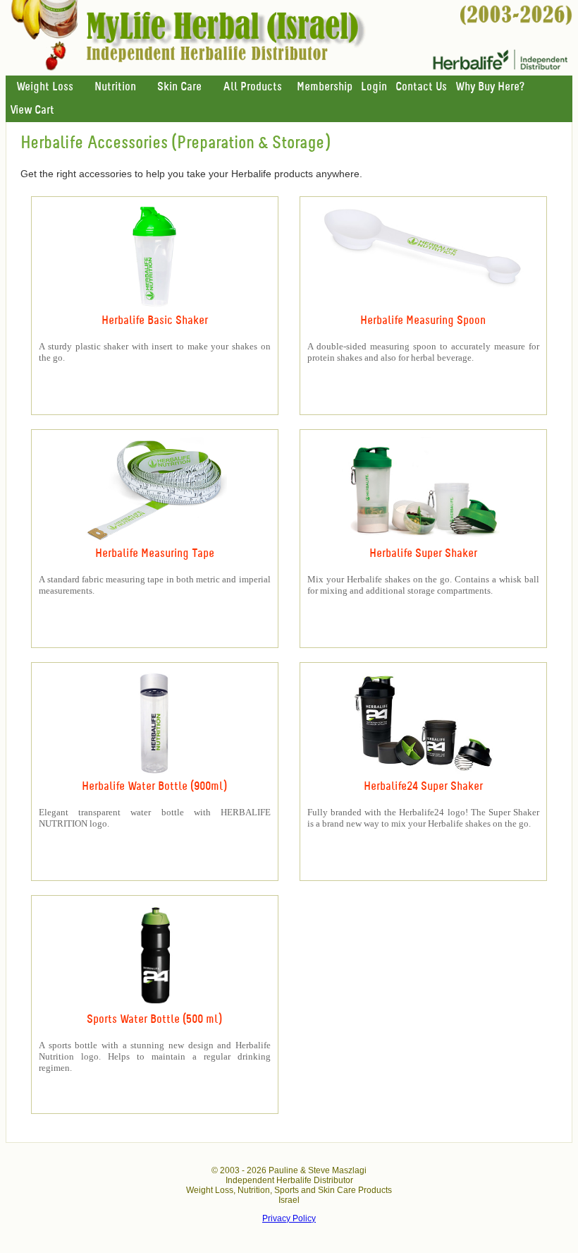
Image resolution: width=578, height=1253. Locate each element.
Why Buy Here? (489, 87)
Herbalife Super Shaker (423, 554)
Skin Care (179, 87)
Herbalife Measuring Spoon (423, 321)
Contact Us (421, 87)
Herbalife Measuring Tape (154, 554)
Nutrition (115, 87)
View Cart (32, 110)
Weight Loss (44, 87)
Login (374, 87)
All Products (252, 87)
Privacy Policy (289, 1218)
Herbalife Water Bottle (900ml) (154, 787)
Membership (324, 87)
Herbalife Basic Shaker (155, 321)
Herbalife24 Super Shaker (423, 787)
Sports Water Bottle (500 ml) (154, 1020)
